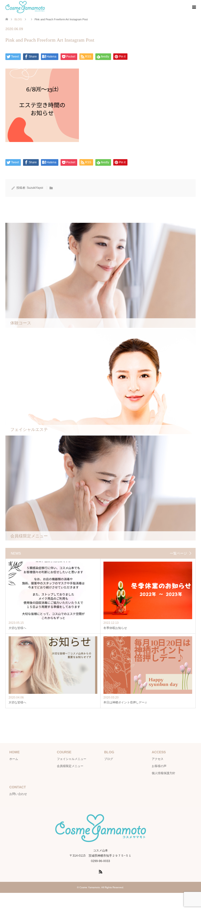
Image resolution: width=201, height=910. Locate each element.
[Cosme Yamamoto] (25, 7)
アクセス (157, 759)
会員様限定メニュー (70, 766)
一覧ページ (178, 553)
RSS (100, 871)
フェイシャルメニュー (71, 759)
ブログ (108, 759)
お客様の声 (159, 766)
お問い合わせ (18, 794)
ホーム (13, 759)
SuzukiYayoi (35, 187)
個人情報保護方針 (163, 773)
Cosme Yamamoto (89, 887)
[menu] (193, 7)
